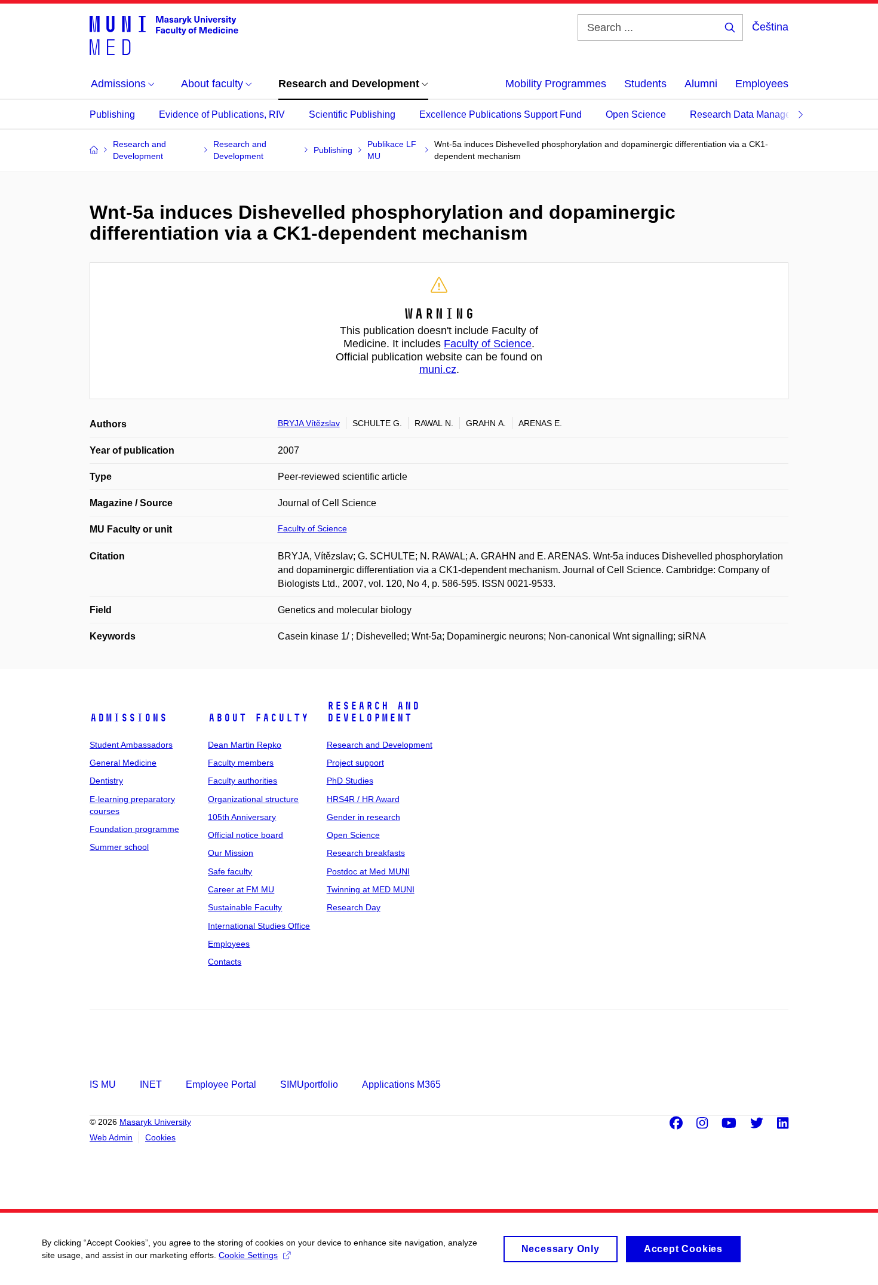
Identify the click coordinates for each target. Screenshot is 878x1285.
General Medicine (123, 762)
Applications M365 (401, 1084)
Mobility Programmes (555, 84)
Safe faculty (230, 871)
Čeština (770, 27)
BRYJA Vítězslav (309, 423)
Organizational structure (253, 799)
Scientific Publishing (352, 114)
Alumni (700, 84)
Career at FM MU (241, 889)
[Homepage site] (164, 34)
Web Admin (111, 1137)
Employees (761, 84)
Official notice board (245, 835)
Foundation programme (134, 829)
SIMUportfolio (309, 1084)
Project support (355, 762)
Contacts (224, 961)
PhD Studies (350, 780)
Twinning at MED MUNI (371, 889)
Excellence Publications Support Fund (500, 114)
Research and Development (373, 711)
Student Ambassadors (131, 744)
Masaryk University (155, 1122)
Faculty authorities (242, 780)
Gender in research (363, 817)
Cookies (160, 1137)
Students (645, 84)
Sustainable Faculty (245, 907)
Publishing (112, 114)
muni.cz (437, 369)
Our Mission (230, 853)
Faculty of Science (488, 344)
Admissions (128, 717)
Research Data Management (751, 114)
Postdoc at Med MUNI (368, 871)
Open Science (636, 114)
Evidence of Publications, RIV (222, 114)
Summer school (119, 847)
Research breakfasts (366, 853)
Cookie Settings (248, 1255)
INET (151, 1084)
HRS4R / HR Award (363, 799)
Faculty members (241, 762)
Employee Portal (221, 1084)
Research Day (353, 907)
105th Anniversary (242, 817)
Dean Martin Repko (244, 744)
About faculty (258, 717)
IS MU (103, 1084)
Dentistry (106, 780)
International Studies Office (259, 926)
